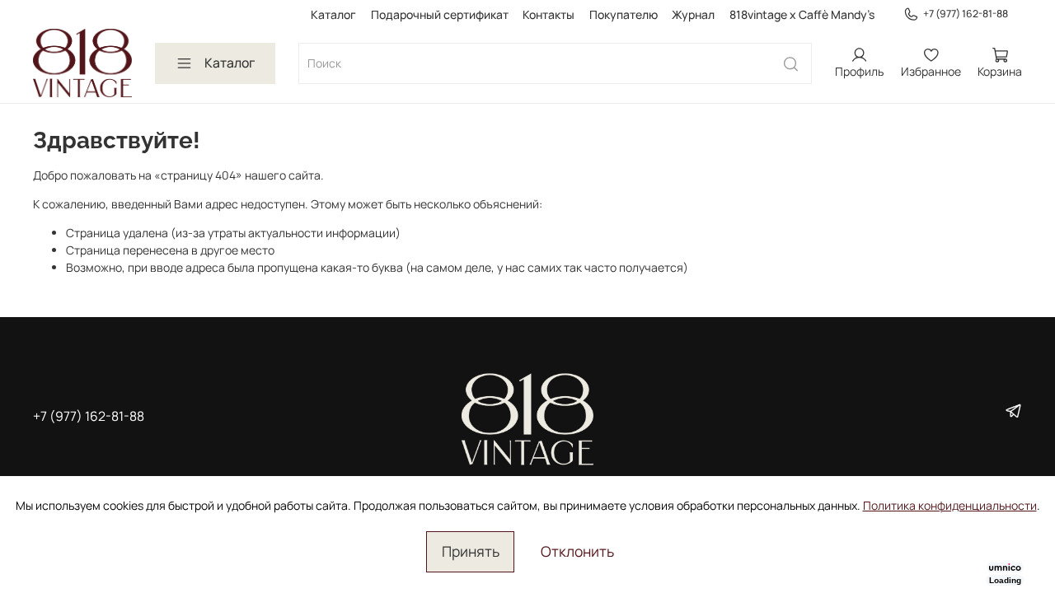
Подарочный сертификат (440, 14)
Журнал (693, 14)
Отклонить (577, 551)
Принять (470, 551)
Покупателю (623, 14)
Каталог (333, 14)
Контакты (548, 14)
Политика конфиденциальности (950, 505)
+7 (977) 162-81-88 (965, 14)
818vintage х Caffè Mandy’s (801, 14)
